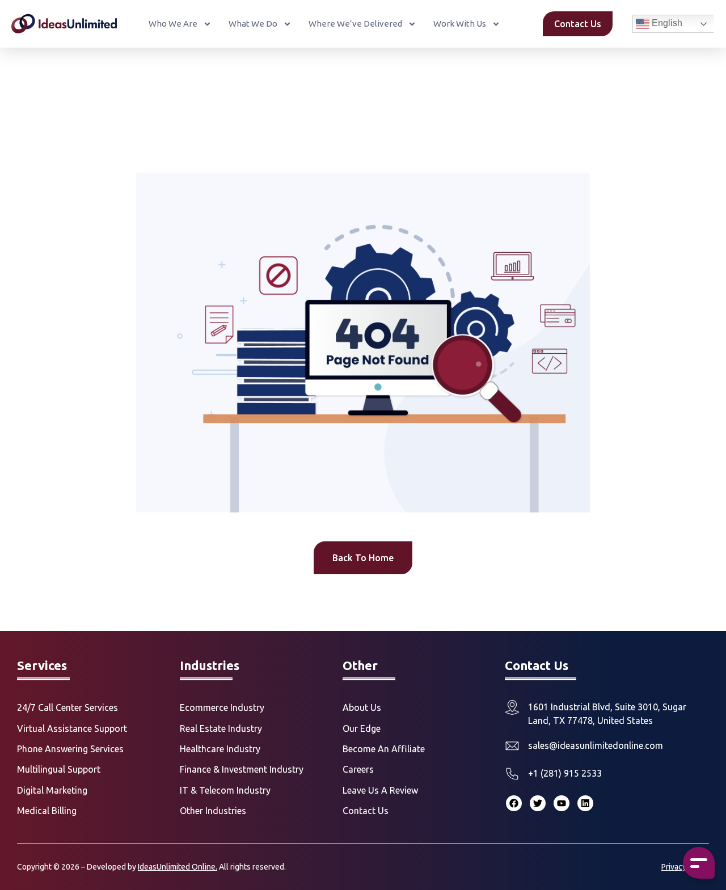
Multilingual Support (58, 769)
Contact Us (366, 810)
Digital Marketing (52, 790)
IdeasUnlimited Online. (177, 866)
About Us (362, 707)
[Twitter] (538, 803)
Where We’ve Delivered (355, 23)
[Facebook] (514, 803)
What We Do (253, 23)
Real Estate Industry (221, 728)
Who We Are (173, 23)
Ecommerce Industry (222, 707)
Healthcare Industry (220, 748)
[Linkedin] (585, 803)
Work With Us (459, 23)
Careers (358, 769)
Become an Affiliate (384, 748)
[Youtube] (561, 803)
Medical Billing (47, 810)
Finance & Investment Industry (241, 769)
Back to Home (363, 558)
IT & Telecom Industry (225, 790)
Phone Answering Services (70, 748)
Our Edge (362, 728)
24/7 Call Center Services (67, 707)
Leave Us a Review (380, 790)
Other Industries (213, 810)
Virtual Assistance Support (72, 728)
